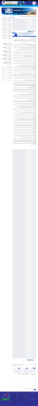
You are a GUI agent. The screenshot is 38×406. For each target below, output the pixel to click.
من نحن (25, 394)
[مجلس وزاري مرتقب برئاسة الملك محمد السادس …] (9, 48)
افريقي (13, 17)
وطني (17, 394)
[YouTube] (5, 394)
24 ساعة (27, 368)
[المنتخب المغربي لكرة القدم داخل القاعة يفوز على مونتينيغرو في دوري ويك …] (9, 63)
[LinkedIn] (9, 396)
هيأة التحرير (25, 395)
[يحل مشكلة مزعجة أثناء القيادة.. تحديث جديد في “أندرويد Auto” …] (9, 59)
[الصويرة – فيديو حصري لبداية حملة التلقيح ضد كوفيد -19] (4, 24)
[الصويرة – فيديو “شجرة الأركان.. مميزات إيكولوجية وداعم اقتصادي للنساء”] (9, 24)
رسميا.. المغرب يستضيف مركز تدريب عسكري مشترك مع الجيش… (4, 55)
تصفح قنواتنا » (5, 399)
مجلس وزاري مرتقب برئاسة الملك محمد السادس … (4, 47)
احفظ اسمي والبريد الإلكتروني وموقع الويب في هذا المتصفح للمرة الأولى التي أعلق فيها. (28, 388)
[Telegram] (3, 394)
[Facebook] (9, 394)
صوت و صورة (17, 402)
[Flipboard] (7, 396)
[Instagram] (6, 394)
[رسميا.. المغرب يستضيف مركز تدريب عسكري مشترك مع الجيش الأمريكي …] (9, 55)
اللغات (31, 0)
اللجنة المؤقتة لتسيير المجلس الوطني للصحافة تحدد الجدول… (4, 44)
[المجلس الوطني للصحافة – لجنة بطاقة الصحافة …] (9, 18)
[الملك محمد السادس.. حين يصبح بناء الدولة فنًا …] (16, 370)
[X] (7, 394)
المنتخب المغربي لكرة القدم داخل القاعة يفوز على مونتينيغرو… (5, 62)
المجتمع (17, 395)
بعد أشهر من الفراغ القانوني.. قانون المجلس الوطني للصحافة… (4, 51)
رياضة (17, 401)
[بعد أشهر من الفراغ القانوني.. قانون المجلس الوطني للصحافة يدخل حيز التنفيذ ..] (9, 51)
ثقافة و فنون (34, 368)
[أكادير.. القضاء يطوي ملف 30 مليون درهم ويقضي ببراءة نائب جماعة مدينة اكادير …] (3, 78)
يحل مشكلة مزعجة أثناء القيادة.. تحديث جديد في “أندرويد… (4, 59)
